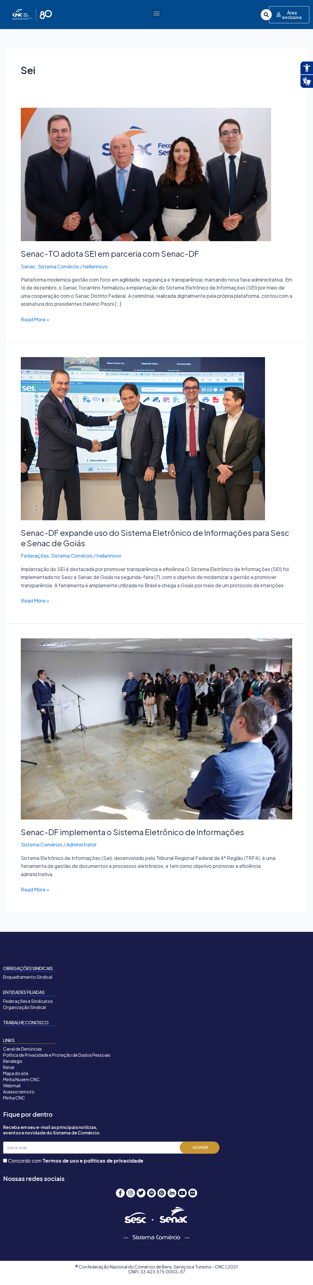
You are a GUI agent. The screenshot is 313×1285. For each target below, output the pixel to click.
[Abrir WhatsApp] (298, 1269)
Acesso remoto (19, 1091)
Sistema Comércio (58, 266)
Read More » (35, 319)
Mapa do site (15, 1073)
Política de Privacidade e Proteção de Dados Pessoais (56, 1055)
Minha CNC (14, 1097)
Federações (35, 555)
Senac (28, 266)
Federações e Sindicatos (28, 1001)
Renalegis (12, 1061)
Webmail (11, 1085)
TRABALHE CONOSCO (26, 1022)
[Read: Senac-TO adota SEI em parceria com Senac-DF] (146, 173)
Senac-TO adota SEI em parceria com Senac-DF (110, 253)
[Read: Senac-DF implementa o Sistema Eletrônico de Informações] (156, 728)
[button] (156, 13)
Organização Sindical (24, 1007)
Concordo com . (76, 1160)
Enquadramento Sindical (27, 977)
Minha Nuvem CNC (21, 1079)
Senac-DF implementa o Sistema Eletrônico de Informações (132, 832)
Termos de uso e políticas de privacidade (92, 1160)
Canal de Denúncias (22, 1049)
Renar (9, 1067)
